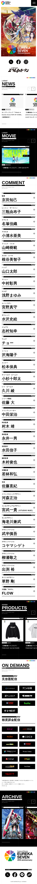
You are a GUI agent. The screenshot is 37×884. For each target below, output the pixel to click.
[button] (33, 89)
